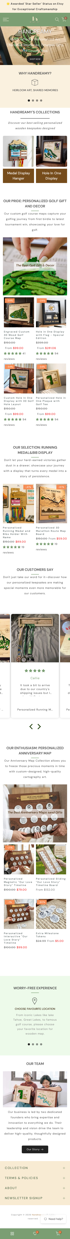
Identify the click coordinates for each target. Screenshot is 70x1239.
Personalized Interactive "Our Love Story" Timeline (16, 938)
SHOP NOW (35, 59)
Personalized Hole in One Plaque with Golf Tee (51, 401)
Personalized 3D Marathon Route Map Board (51, 531)
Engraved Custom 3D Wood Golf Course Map (17, 335)
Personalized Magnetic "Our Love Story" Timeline (18, 882)
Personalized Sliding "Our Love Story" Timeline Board (51, 882)
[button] (13, 353)
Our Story (33, 1149)
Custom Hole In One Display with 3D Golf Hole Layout (19, 401)
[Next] (64, 503)
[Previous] (6, 503)
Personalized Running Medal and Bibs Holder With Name (17, 532)
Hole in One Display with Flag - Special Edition (50, 335)
